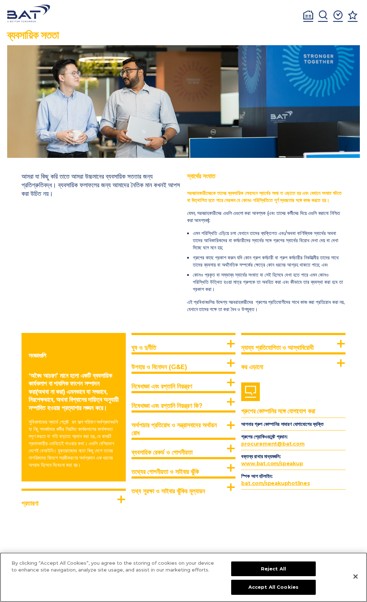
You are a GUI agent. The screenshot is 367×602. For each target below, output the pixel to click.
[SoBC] (28, 13)
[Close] (355, 576)
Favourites (352, 16)
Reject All (273, 569)
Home (308, 16)
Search (323, 16)
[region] (183, 577)
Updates (338, 16)
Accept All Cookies (273, 587)
